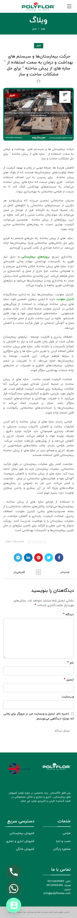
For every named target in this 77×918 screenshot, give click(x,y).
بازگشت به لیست (38, 572)
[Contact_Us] (13, 905)
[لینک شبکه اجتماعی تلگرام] (18, 557)
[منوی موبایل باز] (69, 6)
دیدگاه (68, 614)
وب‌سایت (68, 697)
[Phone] (13, 872)
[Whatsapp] (13, 888)
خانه (43, 29)
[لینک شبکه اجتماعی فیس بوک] (59, 557)
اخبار (34, 29)
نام (70, 663)
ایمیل (69, 679)
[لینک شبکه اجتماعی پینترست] (38, 557)
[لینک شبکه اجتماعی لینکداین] (28, 557)
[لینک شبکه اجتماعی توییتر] (48, 557)
